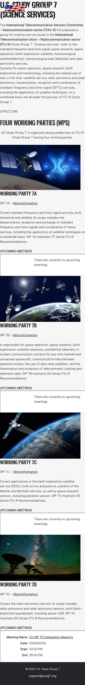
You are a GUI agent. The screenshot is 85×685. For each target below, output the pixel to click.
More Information (25, 203)
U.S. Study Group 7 (43, 8)
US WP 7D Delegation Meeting (51, 637)
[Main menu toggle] (75, 8)
